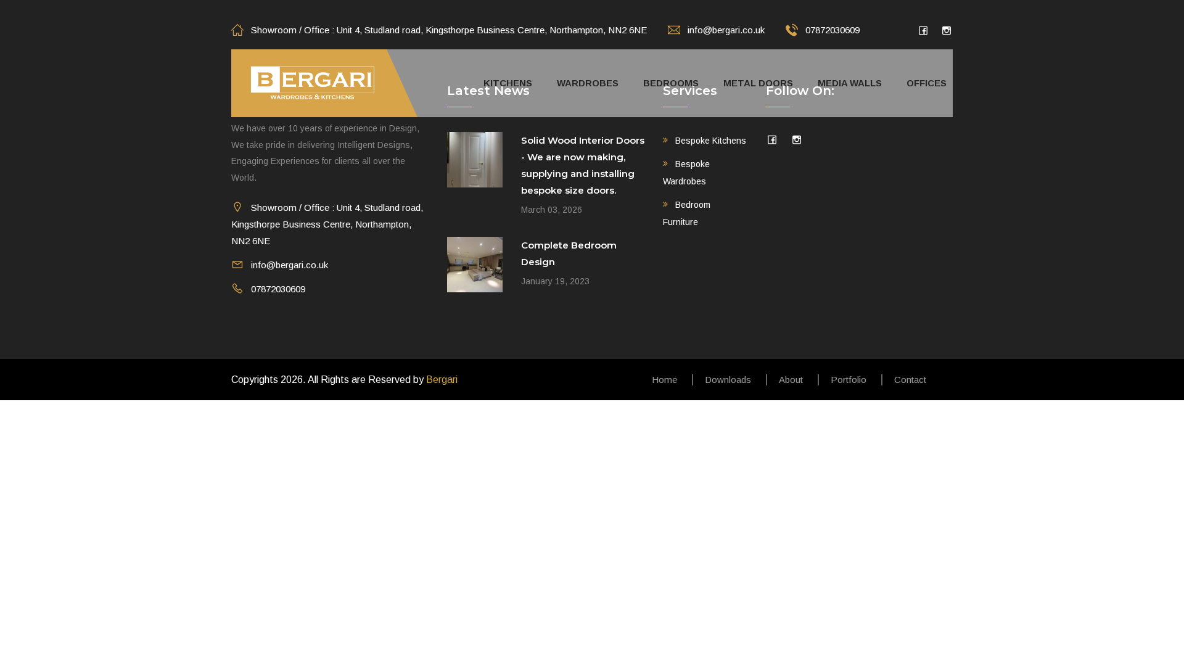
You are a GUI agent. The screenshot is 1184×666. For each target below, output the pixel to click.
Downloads (728, 379)
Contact (910, 379)
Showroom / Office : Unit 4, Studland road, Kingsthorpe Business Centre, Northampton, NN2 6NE (449, 30)
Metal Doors (758, 83)
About (791, 379)
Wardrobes (588, 83)
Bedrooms (671, 83)
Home (664, 379)
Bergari (442, 379)
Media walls (850, 83)
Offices (926, 83)
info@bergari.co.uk (726, 30)
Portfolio (848, 379)
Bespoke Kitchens (710, 141)
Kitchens (507, 83)
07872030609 (832, 30)
